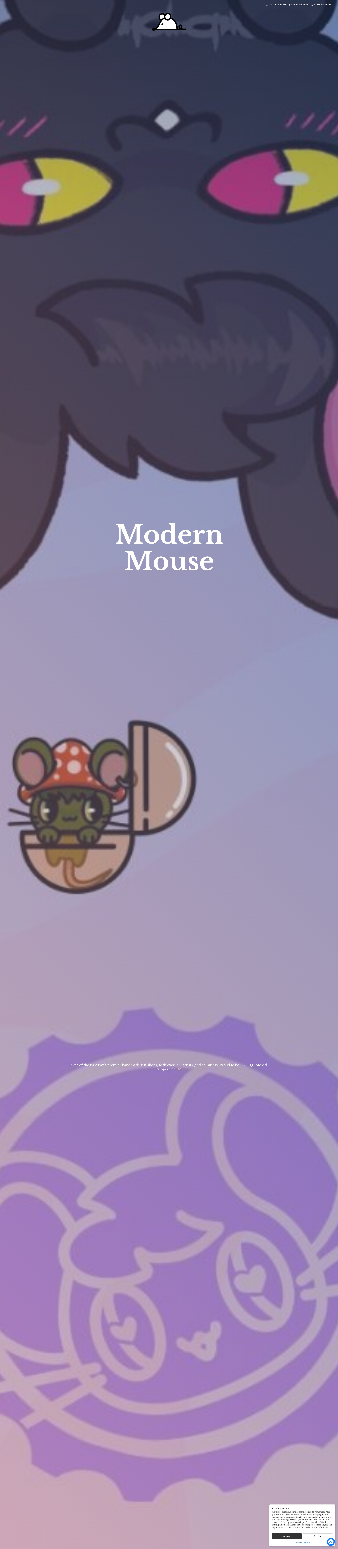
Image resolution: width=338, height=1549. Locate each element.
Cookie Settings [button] (302, 1542)
